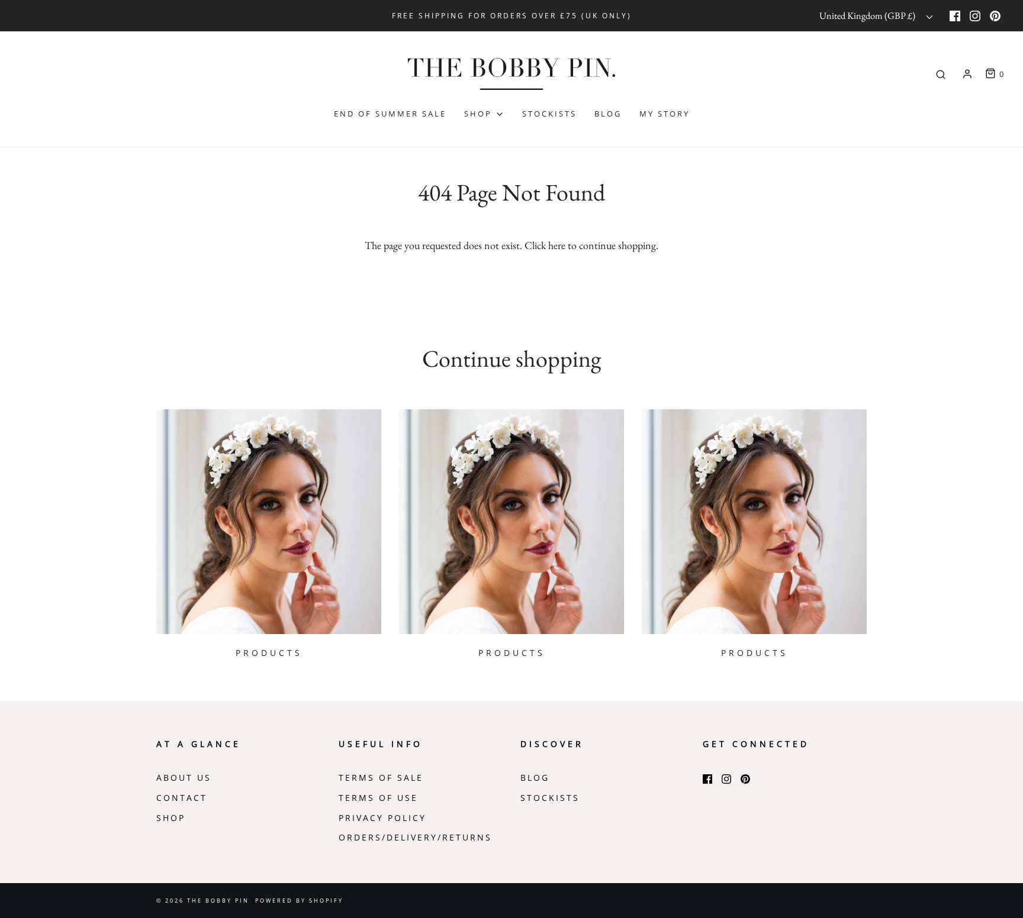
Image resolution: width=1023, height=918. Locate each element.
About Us (183, 777)
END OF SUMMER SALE (390, 113)
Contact (181, 798)
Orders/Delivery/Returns (415, 837)
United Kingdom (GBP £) (868, 15)
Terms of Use (378, 798)
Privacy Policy (382, 818)
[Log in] (967, 74)
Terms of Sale (381, 777)
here (556, 245)
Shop (170, 818)
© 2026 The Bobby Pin (204, 900)
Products (269, 653)
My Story (664, 113)
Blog (608, 113)
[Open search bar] (940, 74)
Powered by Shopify (299, 900)
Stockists (549, 113)
